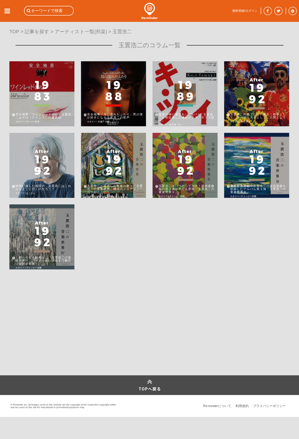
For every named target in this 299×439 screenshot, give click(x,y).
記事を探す (37, 31)
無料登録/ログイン (245, 10)
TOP (14, 31)
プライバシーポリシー (269, 406)
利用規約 (242, 406)
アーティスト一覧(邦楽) (81, 31)
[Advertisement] (42, 342)
